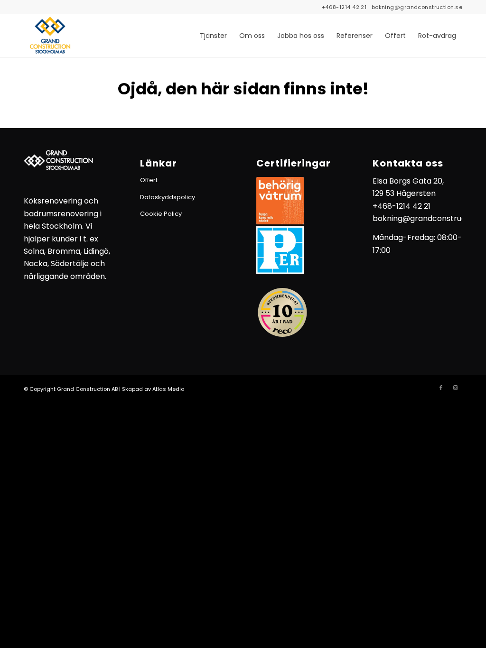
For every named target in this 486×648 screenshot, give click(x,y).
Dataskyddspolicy (167, 197)
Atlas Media (168, 389)
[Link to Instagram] (455, 387)
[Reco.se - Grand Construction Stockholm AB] (282, 312)
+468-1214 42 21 (344, 7)
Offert (149, 180)
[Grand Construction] (50, 35)
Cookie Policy (161, 213)
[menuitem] (213, 35)
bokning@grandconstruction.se (417, 7)
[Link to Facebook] (441, 387)
